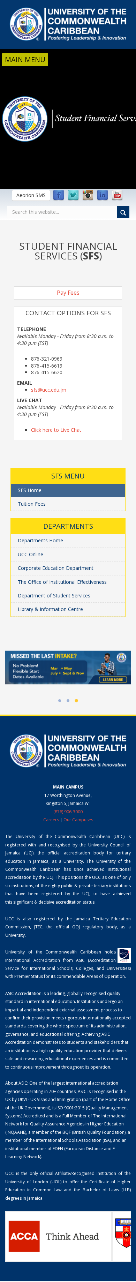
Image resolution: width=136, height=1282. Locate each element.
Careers (51, 820)
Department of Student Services (54, 595)
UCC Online (30, 554)
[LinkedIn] (102, 195)
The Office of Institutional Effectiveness (62, 582)
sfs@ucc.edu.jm (48, 389)
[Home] (68, 24)
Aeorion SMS (31, 195)
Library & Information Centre (50, 609)
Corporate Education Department (55, 568)
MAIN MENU (25, 59)
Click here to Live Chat (56, 430)
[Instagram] (87, 195)
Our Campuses (78, 820)
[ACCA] (58, 1236)
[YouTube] (117, 195)
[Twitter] (73, 195)
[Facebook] (58, 195)
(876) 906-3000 (68, 812)
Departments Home (40, 540)
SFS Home (29, 490)
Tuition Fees (32, 503)
